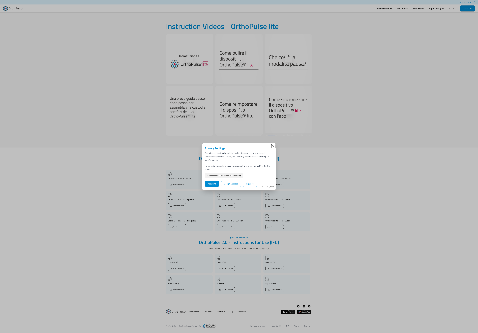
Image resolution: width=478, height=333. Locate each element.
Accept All (212, 183)
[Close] (273, 146)
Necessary (213, 175)
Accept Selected (231, 183)
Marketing (237, 175)
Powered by (266, 187)
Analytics (225, 175)
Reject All (250, 183)
